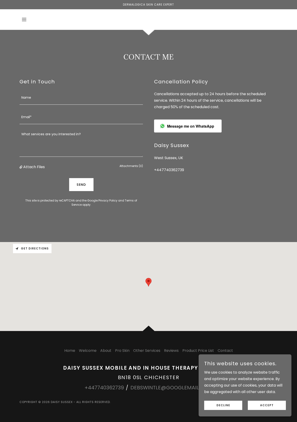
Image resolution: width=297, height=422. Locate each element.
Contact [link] (225, 350)
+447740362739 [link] (169, 170)
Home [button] (69, 350)
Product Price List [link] (198, 350)
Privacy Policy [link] (107, 200)
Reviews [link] (171, 350)
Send (81, 184)
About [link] (105, 350)
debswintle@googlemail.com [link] (171, 387)
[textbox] (81, 98)
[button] (24, 19)
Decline (223, 405)
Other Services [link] (146, 350)
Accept (267, 405)
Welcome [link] (88, 350)
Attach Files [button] (34, 167)
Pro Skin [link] (122, 350)
